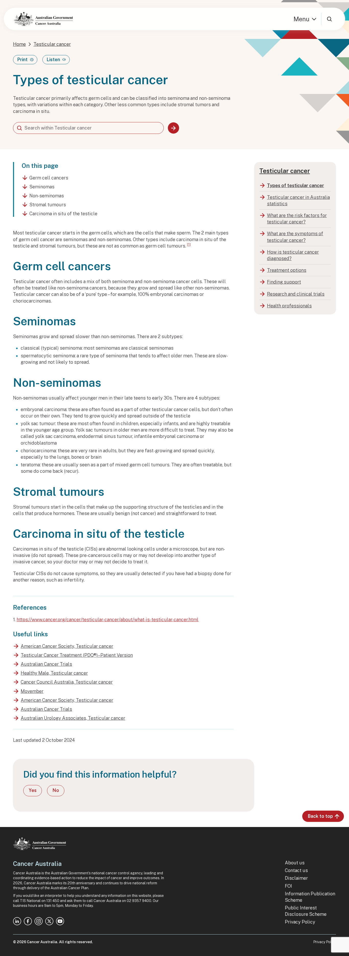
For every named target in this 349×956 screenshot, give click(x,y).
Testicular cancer (52, 44)
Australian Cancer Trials (46, 664)
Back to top (320, 816)
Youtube (60, 921)
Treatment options (286, 270)
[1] (189, 244)
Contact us (296, 870)
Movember (32, 691)
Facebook (28, 921)
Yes (33, 790)
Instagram (38, 921)
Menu (301, 19)
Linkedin (17, 921)
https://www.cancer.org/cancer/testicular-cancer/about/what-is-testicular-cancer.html (108, 619)
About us (295, 862)
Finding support (284, 282)
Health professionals (289, 305)
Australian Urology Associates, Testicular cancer (73, 718)
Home (19, 44)
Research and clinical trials (295, 294)
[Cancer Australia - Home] (43, 19)
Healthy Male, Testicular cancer (54, 673)
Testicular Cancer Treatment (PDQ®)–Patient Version (77, 655)
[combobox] (88, 128)
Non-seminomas (46, 195)
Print (22, 59)
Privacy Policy (300, 922)
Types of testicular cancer (295, 185)
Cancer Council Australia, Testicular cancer (67, 682)
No (55, 790)
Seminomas (41, 186)
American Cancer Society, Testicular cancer (67, 646)
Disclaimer (296, 878)
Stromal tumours (47, 204)
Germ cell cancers (48, 177)
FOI (288, 886)
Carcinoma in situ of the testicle (63, 213)
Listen (53, 59)
